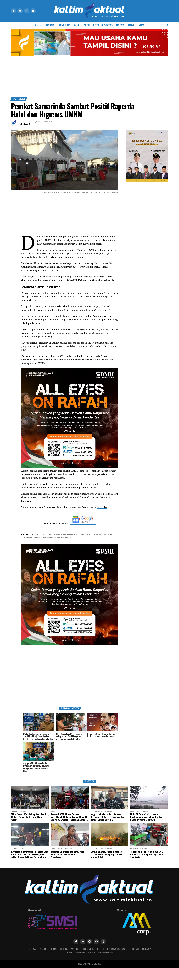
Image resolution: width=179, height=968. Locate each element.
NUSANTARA (49, 25)
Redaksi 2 (25, 124)
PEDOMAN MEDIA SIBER (89, 949)
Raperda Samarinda (31, 537)
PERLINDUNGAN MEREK (106, 952)
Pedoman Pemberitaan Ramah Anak (81, 952)
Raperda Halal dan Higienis (100, 535)
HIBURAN (131, 25)
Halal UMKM (60, 535)
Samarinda (53, 236)
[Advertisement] (89, 77)
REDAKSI (43, 949)
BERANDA (38, 25)
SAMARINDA (48, 537)
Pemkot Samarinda (76, 535)
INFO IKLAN (53, 949)
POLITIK (87, 25)
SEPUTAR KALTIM (64, 25)
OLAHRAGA (120, 25)
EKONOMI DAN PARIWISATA (103, 25)
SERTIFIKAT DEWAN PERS (69, 949)
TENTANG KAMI (31, 949)
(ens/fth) (102, 507)
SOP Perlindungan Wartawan (113, 949)
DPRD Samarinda (45, 535)
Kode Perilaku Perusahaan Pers (140, 949)
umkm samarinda (63, 537)
